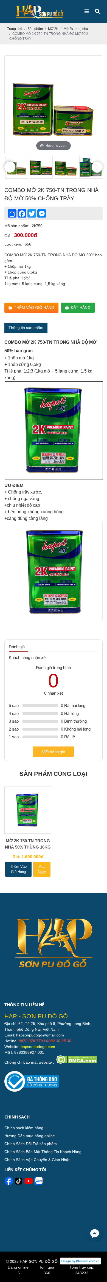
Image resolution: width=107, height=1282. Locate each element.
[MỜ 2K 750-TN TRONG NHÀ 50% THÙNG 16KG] (28, 810)
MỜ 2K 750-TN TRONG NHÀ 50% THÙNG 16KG (28, 843)
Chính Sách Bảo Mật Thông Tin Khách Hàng (42, 1151)
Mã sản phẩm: (16, 226)
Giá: (8, 235)
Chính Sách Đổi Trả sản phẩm (30, 1144)
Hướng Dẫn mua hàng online (29, 1136)
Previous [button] (9, 167)
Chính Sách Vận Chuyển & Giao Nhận (37, 1159)
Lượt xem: (13, 244)
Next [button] (97, 167)
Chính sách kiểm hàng (23, 1128)
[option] (53, 104)
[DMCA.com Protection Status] (76, 1062)
